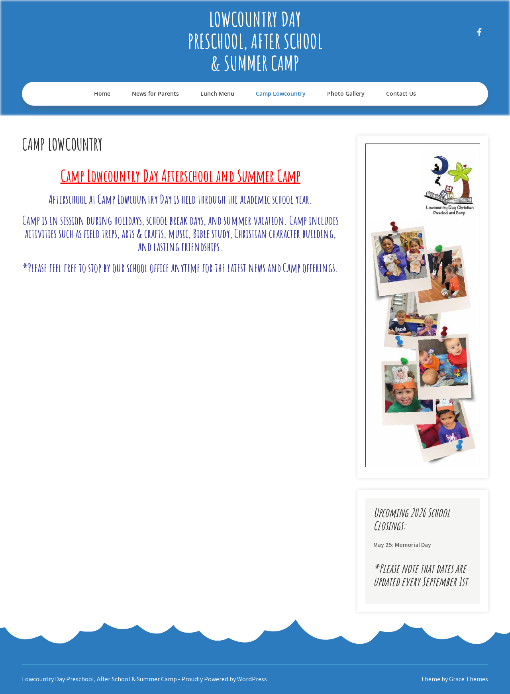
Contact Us (401, 93)
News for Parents (155, 93)
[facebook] (479, 32)
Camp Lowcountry (281, 93)
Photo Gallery (346, 93)
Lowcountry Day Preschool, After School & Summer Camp (255, 40)
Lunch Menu (217, 93)
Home (102, 93)
